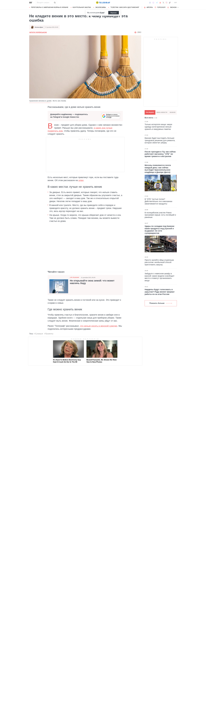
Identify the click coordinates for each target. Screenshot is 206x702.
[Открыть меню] (31, 2)
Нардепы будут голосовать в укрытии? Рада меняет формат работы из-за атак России (160, 291)
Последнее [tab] (150, 112)
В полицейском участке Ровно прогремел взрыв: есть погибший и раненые (160, 215)
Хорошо (114, 13)
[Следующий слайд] (178, 7)
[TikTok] (169, 2)
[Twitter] (163, 2)
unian (81, 180)
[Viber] (153, 3)
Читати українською (38, 32)
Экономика (174, 7)
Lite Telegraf (74, 277)
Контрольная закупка (82, 7)
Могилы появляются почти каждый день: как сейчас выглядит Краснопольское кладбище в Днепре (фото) (158, 168)
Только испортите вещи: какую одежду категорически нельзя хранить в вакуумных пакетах (158, 126)
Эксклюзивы (100, 7)
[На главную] (103, 2)
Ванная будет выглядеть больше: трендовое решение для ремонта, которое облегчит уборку (160, 140)
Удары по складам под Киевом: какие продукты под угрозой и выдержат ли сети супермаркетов (160, 229)
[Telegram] (157, 2)
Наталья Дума (39, 27)
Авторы (150, 7)
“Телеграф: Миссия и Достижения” (124, 7)
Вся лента (149, 118)
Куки (102, 13)
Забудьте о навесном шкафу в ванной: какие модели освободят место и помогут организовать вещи (159, 277)
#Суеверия (38, 334)
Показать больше (156, 303)
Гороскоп (161, 7)
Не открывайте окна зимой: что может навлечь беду (92, 282)
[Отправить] (55, 2)
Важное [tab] (173, 112)
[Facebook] (149, 2)
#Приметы (48, 334)
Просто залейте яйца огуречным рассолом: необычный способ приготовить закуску (159, 262)
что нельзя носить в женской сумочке (98, 326)
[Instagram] (166, 2)
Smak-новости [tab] (161, 112)
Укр (175, 2)
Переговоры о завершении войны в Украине (49, 7)
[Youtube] (160, 2)
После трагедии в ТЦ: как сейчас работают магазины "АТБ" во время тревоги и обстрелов (160, 154)
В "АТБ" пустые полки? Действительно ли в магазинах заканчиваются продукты (158, 201)
